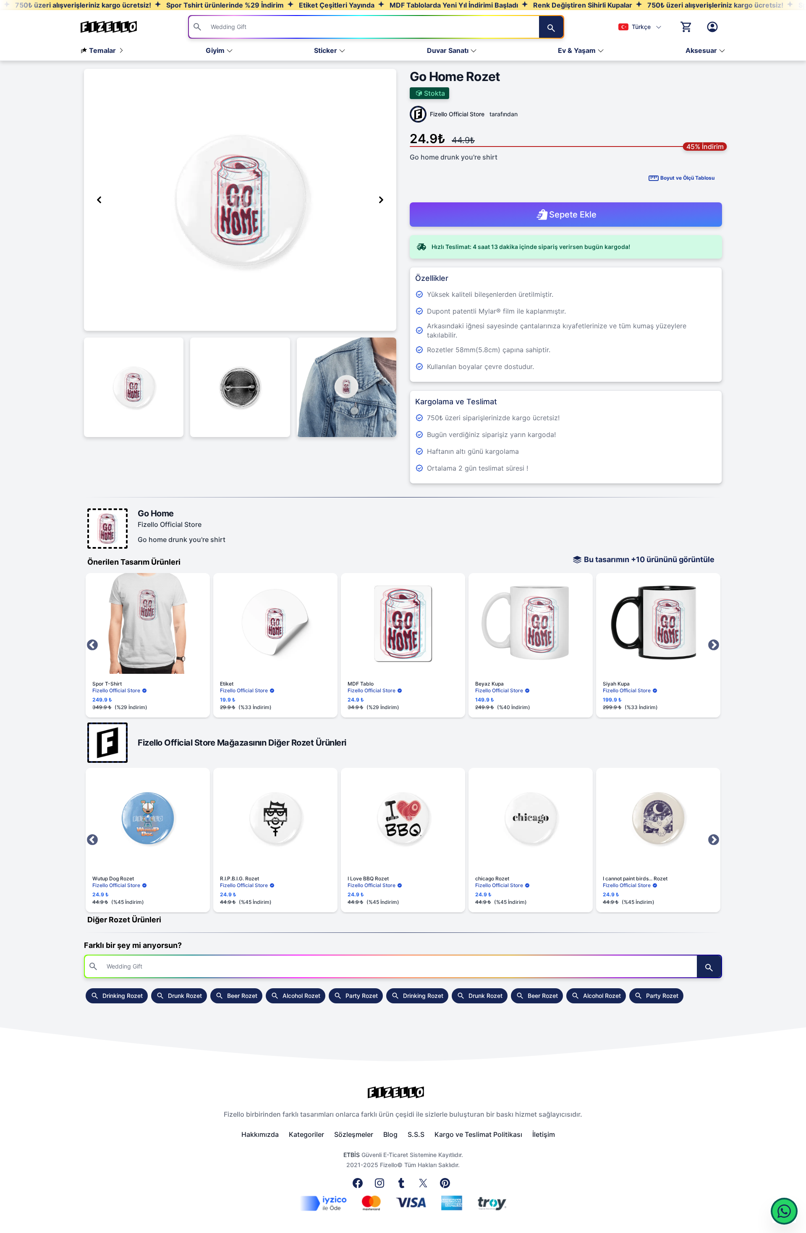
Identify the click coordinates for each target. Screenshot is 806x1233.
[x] (425, 1185)
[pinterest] (446, 1185)
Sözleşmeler (353, 1134)
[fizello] (403, 1092)
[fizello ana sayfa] (117, 27)
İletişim (543, 1134)
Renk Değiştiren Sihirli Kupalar (581, 5)
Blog (390, 1134)
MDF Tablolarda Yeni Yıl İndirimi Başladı (453, 5)
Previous (92, 645)
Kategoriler (306, 1134)
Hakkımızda (260, 1134)
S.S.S (416, 1134)
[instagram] (381, 1185)
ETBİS (351, 1154)
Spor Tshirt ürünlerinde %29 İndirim (224, 5)
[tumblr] (403, 1185)
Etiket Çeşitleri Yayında (335, 5)
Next (713, 645)
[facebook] (359, 1185)
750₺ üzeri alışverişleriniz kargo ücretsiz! (82, 5)
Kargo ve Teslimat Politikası (478, 1134)
